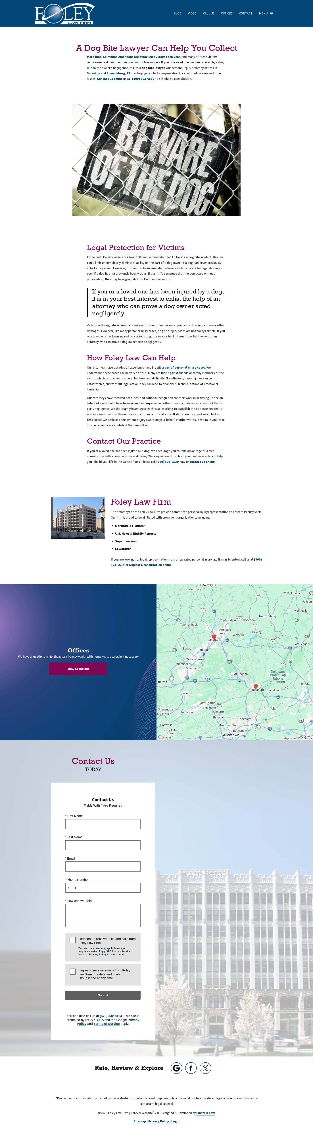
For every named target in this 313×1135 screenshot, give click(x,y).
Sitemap (140, 1121)
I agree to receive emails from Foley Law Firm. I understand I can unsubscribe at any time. (104, 974)
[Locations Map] (234, 662)
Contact (246, 13)
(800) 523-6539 (143, 79)
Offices (227, 13)
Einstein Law (205, 1113)
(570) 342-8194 (111, 1016)
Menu (263, 13)
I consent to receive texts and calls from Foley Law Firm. (107, 946)
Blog (177, 13)
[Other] (176, 1068)
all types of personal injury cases (181, 367)
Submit (103, 995)
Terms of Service (107, 1024)
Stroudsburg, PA (118, 73)
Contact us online (109, 79)
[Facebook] (191, 1068)
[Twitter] (205, 1068)
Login (175, 1121)
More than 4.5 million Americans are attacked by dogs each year (133, 57)
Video (192, 13)
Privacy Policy (98, 954)
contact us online (202, 462)
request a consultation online (150, 565)
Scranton (93, 73)
